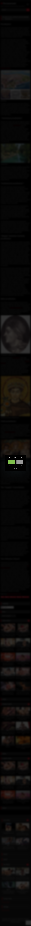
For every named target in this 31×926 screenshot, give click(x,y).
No (20, 462)
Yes (11, 462)
